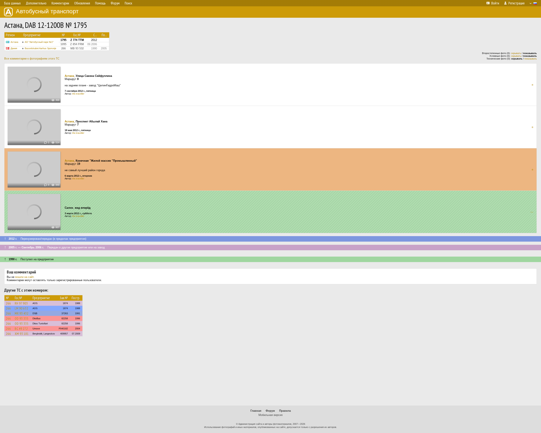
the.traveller (78, 93)
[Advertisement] (270, 372)
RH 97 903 (21, 303)
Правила (285, 410)
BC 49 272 (21, 328)
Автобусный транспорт (47, 11)
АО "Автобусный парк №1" (39, 42)
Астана (14, 42)
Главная (255, 410)
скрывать (516, 53)
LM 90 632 (21, 308)
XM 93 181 (22, 334)
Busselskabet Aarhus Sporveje (40, 48)
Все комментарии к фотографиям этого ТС (31, 58)
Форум (270, 410)
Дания (14, 48)
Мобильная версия (270, 415)
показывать (530, 58)
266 (8, 303)
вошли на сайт (24, 277)
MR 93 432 (22, 313)
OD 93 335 (22, 318)
